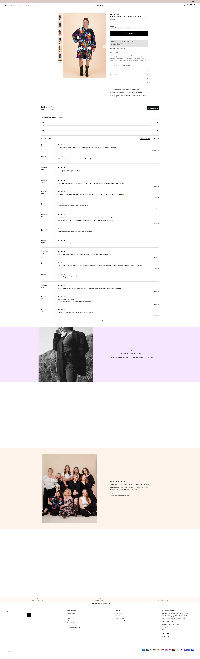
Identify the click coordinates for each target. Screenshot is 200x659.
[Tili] (184, 5)
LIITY (29, 615)
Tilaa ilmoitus (129, 33)
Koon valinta (70, 616)
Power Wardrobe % (24, 5)
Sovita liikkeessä (71, 625)
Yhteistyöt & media (121, 620)
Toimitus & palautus (115, 83)
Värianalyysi (70, 618)
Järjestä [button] (43, 138)
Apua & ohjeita (71, 613)
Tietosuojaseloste (191, 652)
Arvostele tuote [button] (153, 108)
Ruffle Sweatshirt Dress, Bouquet (49, 11)
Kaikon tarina (119, 613)
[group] (49, 107)
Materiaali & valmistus (115, 75)
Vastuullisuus (119, 616)
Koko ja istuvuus (114, 52)
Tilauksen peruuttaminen (73, 627)
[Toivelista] (191, 5)
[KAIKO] (100, 5)
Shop (6, 5)
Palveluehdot (183, 652)
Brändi (33, 5)
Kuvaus (111, 71)
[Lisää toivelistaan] (146, 16)
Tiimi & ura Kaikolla (120, 618)
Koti (40, 11)
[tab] (145, 138)
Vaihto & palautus (72, 623)
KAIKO (10, 651)
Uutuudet (13, 5)
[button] (129, 14)
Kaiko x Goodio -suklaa (95, 1)
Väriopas (112, 79)
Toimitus (69, 620)
